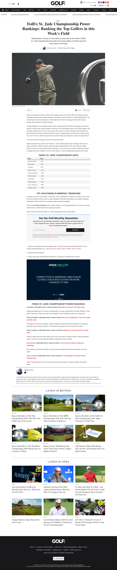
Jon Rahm (78, 249)
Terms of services (51, 234)
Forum (81, 10)
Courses (96, 10)
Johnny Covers (52, 48)
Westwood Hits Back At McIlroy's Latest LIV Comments (86, 14)
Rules (45, 10)
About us (32, 547)
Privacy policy (82, 547)
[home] (3, 10)
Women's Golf (63, 10)
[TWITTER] (25, 372)
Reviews (73, 10)
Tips (24, 10)
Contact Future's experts (45, 547)
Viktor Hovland (32, 356)
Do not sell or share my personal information (58, 552)
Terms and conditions (70, 547)
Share (30, 110)
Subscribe (101, 5)
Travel (104, 10)
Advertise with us (75, 550)
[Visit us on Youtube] (106, 2)
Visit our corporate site (78, 565)
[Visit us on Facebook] (99, 2)
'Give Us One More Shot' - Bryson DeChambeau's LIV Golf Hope (50, 14)
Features (53, 10)
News (6, 10)
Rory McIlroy (53, 249)
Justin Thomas (34, 136)
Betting (31, 10)
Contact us (58, 547)
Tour (38, 10)
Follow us (79, 110)
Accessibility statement (43, 550)
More (111, 10)
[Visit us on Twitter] (104, 2)
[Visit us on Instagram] (101, 2)
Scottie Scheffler (66, 249)
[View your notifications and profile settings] (18, 4)
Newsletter (87, 110)
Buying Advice (16, 10)
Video (88, 10)
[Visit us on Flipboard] (108, 2)
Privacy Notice (78, 234)
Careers (65, 550)
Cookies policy (57, 550)
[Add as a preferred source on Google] (58, 558)
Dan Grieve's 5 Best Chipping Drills (19, 14)
